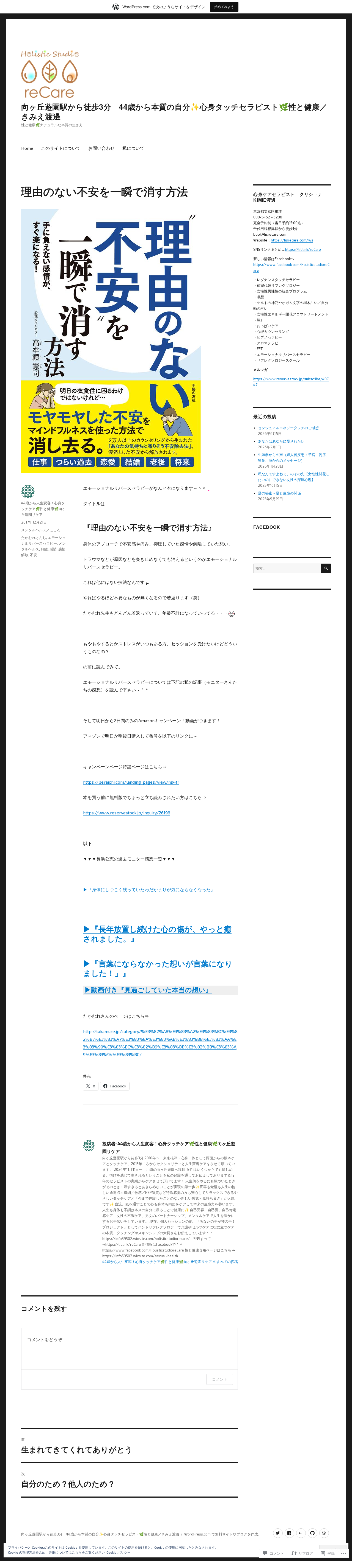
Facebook (266, 527)
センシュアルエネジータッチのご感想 (288, 428)
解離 (44, 549)
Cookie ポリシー (118, 1552)
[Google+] (301, 1533)
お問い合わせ (101, 148)
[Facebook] (289, 1533)
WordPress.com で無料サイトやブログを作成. (221, 1534)
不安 (33, 555)
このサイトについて (61, 148)
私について (133, 148)
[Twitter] (278, 1533)
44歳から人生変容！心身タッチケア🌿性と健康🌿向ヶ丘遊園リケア (43, 509)
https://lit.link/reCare (303, 249)
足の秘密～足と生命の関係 (279, 493)
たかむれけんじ (33, 537)
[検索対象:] (287, 568)
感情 (53, 549)
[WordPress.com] (324, 1533)
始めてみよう (224, 7)
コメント (219, 1379)
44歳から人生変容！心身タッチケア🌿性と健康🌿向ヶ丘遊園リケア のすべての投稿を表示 (175, 1261)
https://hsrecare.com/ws (292, 240)
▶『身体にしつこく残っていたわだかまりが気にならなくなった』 (149, 889)
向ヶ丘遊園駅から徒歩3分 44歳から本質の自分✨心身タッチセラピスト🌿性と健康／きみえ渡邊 (174, 111)
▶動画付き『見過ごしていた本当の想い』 (148, 990)
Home (27, 148)
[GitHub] (312, 1533)
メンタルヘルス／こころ (41, 530)
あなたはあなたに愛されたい (281, 441)
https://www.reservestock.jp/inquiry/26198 (126, 812)
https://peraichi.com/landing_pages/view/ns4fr (131, 781)
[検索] (326, 568)
